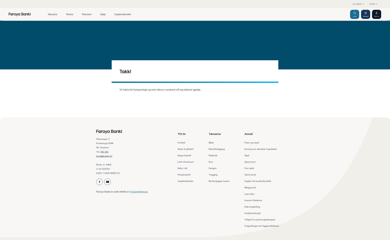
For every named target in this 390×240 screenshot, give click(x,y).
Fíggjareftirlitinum (139, 191)
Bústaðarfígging (217, 149)
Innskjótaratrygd (253, 213)
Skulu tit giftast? (186, 149)
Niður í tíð (182, 168)
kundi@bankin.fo (104, 156)
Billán (211, 142)
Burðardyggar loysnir (219, 181)
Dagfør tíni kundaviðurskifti (258, 181)
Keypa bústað (184, 155)
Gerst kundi (250, 174)
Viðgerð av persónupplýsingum (260, 219)
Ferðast (181, 142)
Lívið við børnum (186, 162)
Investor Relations (253, 200)
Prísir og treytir (252, 142)
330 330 (104, 152)
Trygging (213, 174)
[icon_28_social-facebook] (99, 182)
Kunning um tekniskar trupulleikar (261, 149)
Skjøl (247, 155)
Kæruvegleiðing (252, 207)
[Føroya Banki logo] (20, 14)
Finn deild (249, 168)
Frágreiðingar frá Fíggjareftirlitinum (262, 226)
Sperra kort (250, 162)
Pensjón (213, 168)
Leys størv (250, 194)
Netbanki (213, 155)
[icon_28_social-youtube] (107, 182)
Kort (211, 162)
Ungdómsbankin (185, 181)
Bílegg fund (250, 187)
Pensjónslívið (184, 174)
